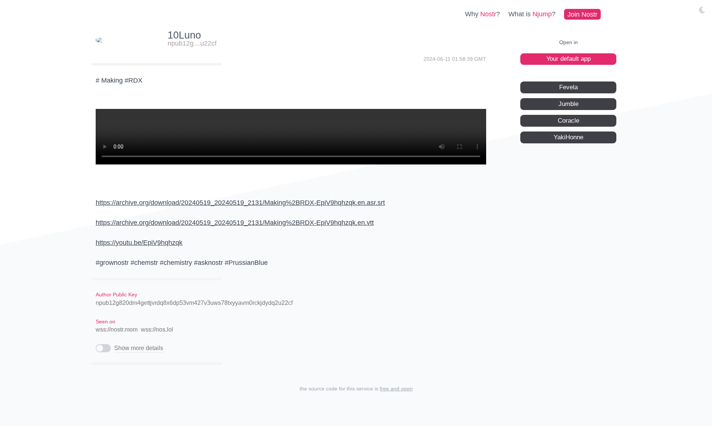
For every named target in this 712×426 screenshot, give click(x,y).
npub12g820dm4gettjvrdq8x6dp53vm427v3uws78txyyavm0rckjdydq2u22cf (194, 303)
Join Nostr (582, 14)
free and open (396, 389)
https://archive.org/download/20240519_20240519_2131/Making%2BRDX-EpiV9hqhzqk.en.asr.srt (240, 202)
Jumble (568, 103)
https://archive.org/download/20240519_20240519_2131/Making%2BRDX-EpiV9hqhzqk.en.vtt (235, 222)
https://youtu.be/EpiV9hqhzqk (139, 242)
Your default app (568, 58)
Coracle (568, 120)
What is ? (532, 14)
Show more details (138, 348)
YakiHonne (568, 136)
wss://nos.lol (157, 329)
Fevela (568, 86)
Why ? (482, 14)
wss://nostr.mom (117, 329)
